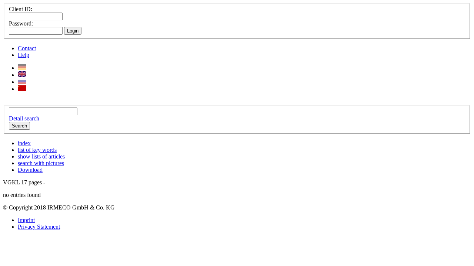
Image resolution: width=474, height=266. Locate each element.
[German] (22, 68)
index (24, 143)
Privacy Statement (39, 227)
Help (23, 55)
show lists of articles (41, 156)
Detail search (24, 118)
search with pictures (41, 163)
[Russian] (22, 82)
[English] (22, 75)
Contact (27, 48)
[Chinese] (22, 89)
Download (30, 170)
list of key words (37, 150)
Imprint (26, 220)
